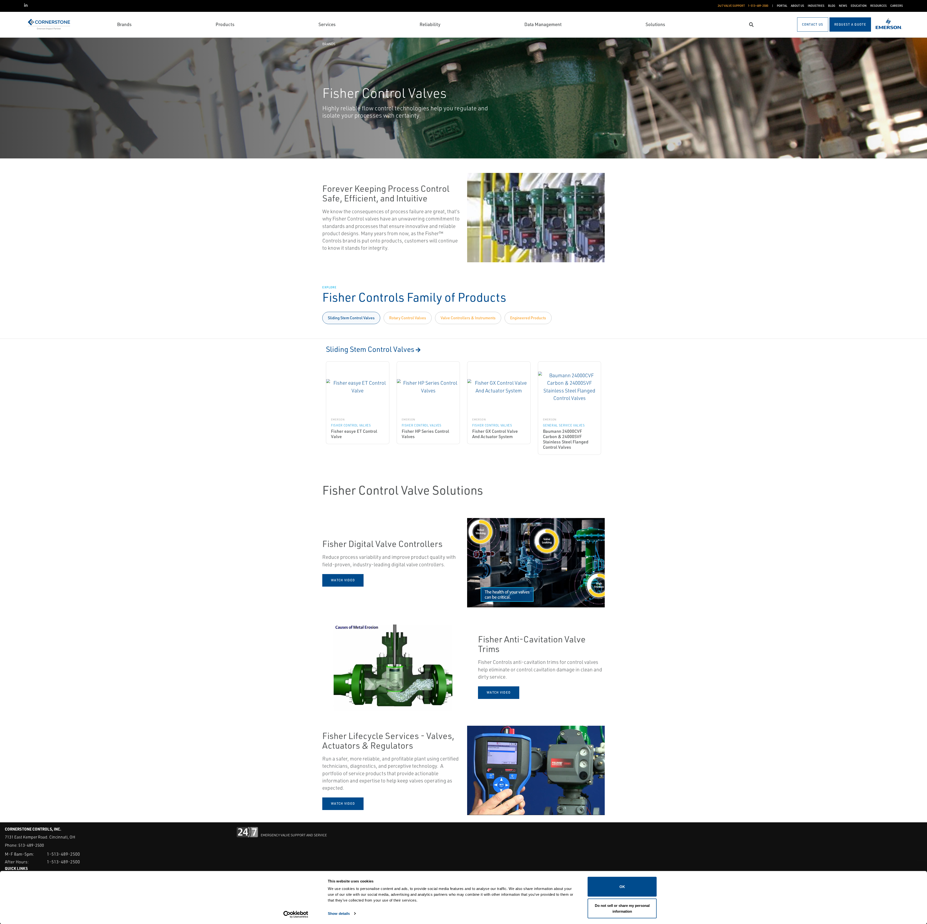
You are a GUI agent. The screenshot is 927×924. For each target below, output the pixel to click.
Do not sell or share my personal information (622, 908)
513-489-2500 (31, 845)
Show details (339, 913)
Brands (328, 44)
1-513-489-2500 (63, 854)
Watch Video (343, 580)
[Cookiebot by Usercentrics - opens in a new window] (296, 914)
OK (622, 887)
